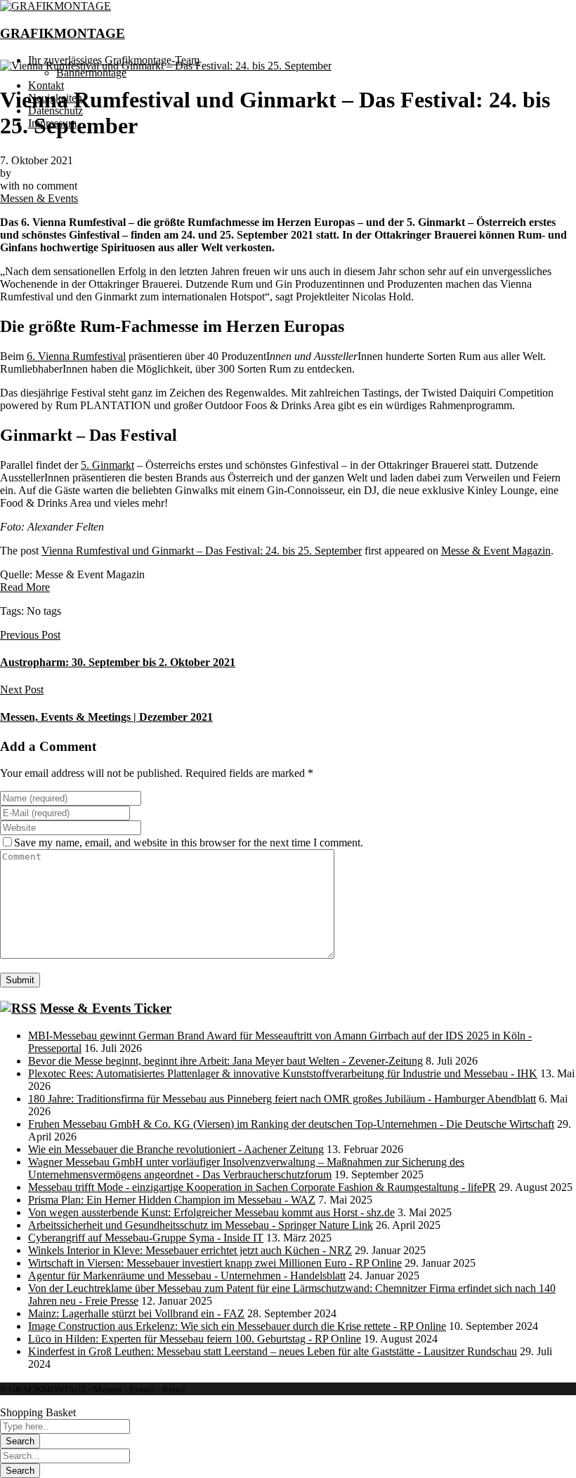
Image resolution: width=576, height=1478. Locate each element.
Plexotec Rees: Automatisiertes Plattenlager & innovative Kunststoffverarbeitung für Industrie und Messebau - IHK (282, 1073)
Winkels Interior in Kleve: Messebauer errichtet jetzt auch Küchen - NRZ (190, 1250)
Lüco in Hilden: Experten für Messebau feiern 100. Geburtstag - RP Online (194, 1339)
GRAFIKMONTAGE (62, 33)
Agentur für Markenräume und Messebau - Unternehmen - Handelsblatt (187, 1275)
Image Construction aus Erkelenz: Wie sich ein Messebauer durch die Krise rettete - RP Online (237, 1326)
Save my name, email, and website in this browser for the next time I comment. (188, 842)
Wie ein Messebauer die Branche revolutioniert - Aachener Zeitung (176, 1149)
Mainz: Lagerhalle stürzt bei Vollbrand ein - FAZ (136, 1313)
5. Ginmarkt (107, 465)
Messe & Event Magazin (496, 551)
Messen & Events (39, 198)
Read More (25, 587)
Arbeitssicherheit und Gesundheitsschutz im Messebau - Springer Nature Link (200, 1225)
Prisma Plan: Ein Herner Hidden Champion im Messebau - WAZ (171, 1200)
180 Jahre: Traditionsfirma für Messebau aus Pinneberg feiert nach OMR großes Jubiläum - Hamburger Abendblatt (282, 1099)
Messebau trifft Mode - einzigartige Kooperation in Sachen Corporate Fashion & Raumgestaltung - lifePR (262, 1187)
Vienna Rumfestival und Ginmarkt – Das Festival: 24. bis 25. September (201, 551)
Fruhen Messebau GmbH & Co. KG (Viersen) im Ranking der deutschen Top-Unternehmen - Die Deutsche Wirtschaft (291, 1124)
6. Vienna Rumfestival (76, 356)
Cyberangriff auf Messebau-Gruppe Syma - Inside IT (145, 1238)
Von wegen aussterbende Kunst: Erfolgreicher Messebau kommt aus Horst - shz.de (211, 1212)
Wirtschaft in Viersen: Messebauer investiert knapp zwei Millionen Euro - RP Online (215, 1263)
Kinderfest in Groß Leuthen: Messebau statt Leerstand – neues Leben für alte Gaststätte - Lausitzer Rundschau (272, 1351)
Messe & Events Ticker (105, 1008)
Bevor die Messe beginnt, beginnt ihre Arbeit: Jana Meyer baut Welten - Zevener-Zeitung (225, 1061)
